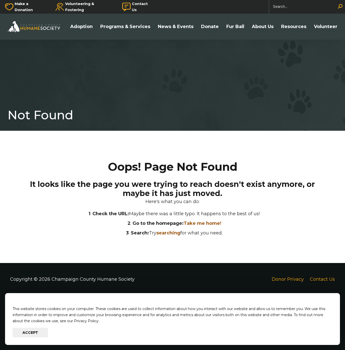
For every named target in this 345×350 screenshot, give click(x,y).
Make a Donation (24, 7)
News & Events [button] (175, 26)
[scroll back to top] (326, 331)
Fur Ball (235, 26)
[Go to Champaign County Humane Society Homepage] (36, 27)
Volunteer (325, 26)
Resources (293, 26)
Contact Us (140, 7)
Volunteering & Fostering (79, 7)
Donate (210, 26)
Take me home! (202, 223)
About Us (263, 26)
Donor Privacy (288, 279)
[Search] (340, 7)
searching (168, 233)
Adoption (81, 26)
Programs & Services (125, 26)
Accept (30, 332)
